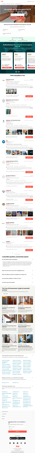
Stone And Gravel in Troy (27, 402)
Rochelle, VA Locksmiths (27, 360)
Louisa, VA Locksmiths (5, 369)
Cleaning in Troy (15, 394)
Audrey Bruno (20, 324)
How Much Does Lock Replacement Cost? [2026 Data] (24, 308)
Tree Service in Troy (5, 395)
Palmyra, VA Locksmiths (6, 364)
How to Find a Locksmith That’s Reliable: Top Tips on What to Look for (25, 346)
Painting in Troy (4, 400)
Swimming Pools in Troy (16, 400)
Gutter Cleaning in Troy (16, 403)
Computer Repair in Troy (27, 404)
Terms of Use (15, 448)
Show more (31, 87)
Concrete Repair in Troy (26, 399)
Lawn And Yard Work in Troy (6, 397)
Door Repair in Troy (16, 382)
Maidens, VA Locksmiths (27, 369)
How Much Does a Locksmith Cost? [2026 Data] (8, 308)
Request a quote (7, 67)
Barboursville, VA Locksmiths (17, 361)
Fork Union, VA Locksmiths (6, 372)
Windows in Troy (25, 391)
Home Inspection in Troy (27, 401)
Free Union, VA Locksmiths (27, 361)
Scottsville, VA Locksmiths (6, 373)
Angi (2, 324)
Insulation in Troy (15, 405)
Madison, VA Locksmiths (27, 372)
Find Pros (17, 18)
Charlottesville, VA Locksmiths (7, 370)
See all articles (5, 293)
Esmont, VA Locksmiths (16, 371)
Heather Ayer (20, 344)
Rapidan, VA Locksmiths (27, 366)
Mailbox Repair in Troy (5, 404)
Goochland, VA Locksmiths (17, 369)
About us (3, 418)
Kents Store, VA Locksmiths (6, 367)
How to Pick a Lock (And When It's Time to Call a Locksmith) (9, 346)
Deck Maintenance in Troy (6, 406)
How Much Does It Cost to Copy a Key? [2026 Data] (9, 326)
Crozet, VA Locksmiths (26, 363)
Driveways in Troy (26, 394)
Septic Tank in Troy (5, 407)
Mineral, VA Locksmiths (16, 372)
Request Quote (29, 96)
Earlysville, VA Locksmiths (17, 363)
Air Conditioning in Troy (16, 402)
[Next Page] (24, 253)
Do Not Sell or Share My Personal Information (17, 451)
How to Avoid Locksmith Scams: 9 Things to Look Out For (24, 326)
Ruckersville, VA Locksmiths (17, 366)
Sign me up (17, 431)
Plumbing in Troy (4, 391)
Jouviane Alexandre (5, 344)
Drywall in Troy (25, 393)
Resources (3, 416)
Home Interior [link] (4, 3)
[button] (8, 91)
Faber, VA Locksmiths (26, 368)
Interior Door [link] (8, 3)
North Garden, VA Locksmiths (17, 368)
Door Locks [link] (12, 3)
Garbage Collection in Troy (17, 406)
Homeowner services (5, 411)
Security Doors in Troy (5, 382)
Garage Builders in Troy (26, 396)
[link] (3, 65)
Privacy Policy (20, 448)
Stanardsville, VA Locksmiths (27, 371)
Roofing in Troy (15, 396)
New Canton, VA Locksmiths (17, 374)
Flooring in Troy (15, 393)
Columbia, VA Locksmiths (17, 360)
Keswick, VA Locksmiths (6, 360)
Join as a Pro (29, 1)
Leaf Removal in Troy (16, 391)
